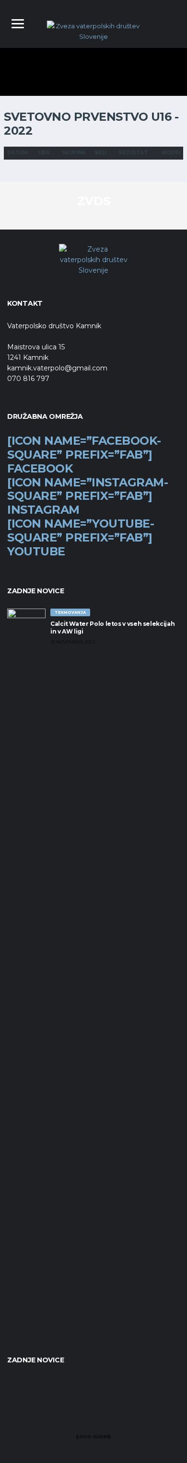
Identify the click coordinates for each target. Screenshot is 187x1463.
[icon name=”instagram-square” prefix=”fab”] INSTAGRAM (87, 496)
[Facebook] (76, 1413)
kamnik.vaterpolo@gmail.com (57, 368)
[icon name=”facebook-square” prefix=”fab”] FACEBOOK (84, 454)
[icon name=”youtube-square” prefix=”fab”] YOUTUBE (80, 537)
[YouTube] (111, 1413)
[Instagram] (94, 1413)
